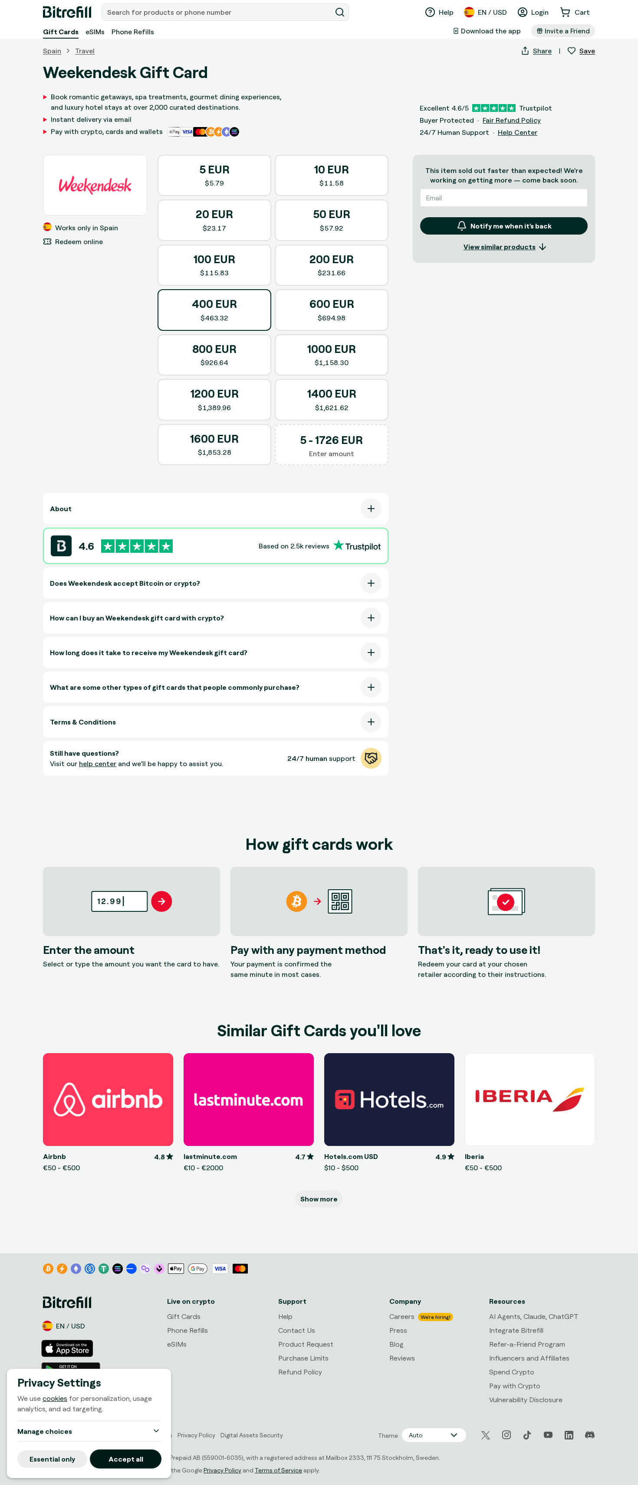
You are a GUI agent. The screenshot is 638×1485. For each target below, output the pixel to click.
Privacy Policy (222, 1470)
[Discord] (590, 1435)
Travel (85, 50)
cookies (55, 1398)
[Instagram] (506, 1435)
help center (97, 763)
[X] (485, 1435)
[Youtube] (548, 1435)
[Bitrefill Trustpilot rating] (137, 546)
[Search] (340, 12)
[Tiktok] (527, 1435)
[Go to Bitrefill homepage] (67, 12)
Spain (52, 50)
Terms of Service (278, 1470)
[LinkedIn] (569, 1435)
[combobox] (217, 12)
